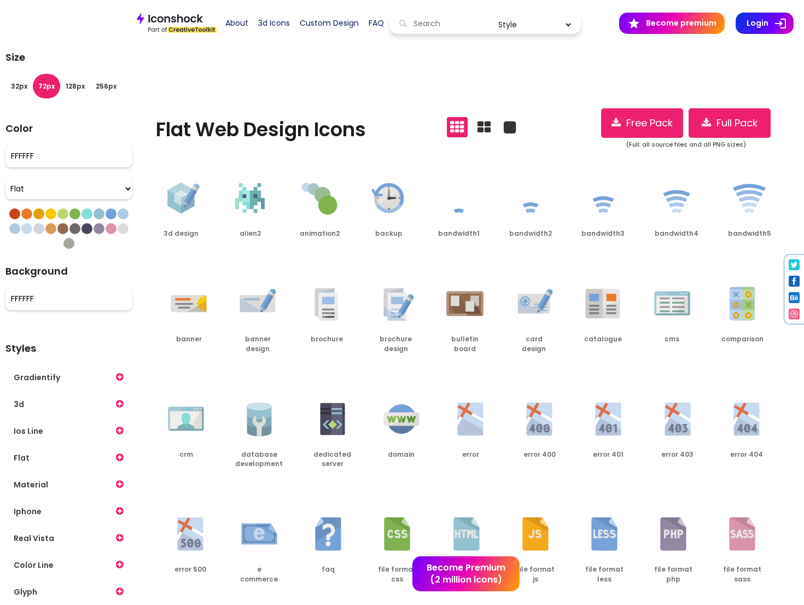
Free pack (647, 123)
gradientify (37, 377)
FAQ (376, 23)
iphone (28, 511)
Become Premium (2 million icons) (466, 574)
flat (22, 457)
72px (46, 86)
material (31, 484)
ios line (28, 431)
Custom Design (329, 23)
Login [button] (770, 23)
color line (34, 565)
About (236, 23)
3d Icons (274, 23)
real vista (34, 538)
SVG (196, 255)
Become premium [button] (671, 23)
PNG (165, 255)
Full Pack (734, 123)
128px (75, 86)
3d (19, 404)
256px (106, 86)
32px (19, 86)
